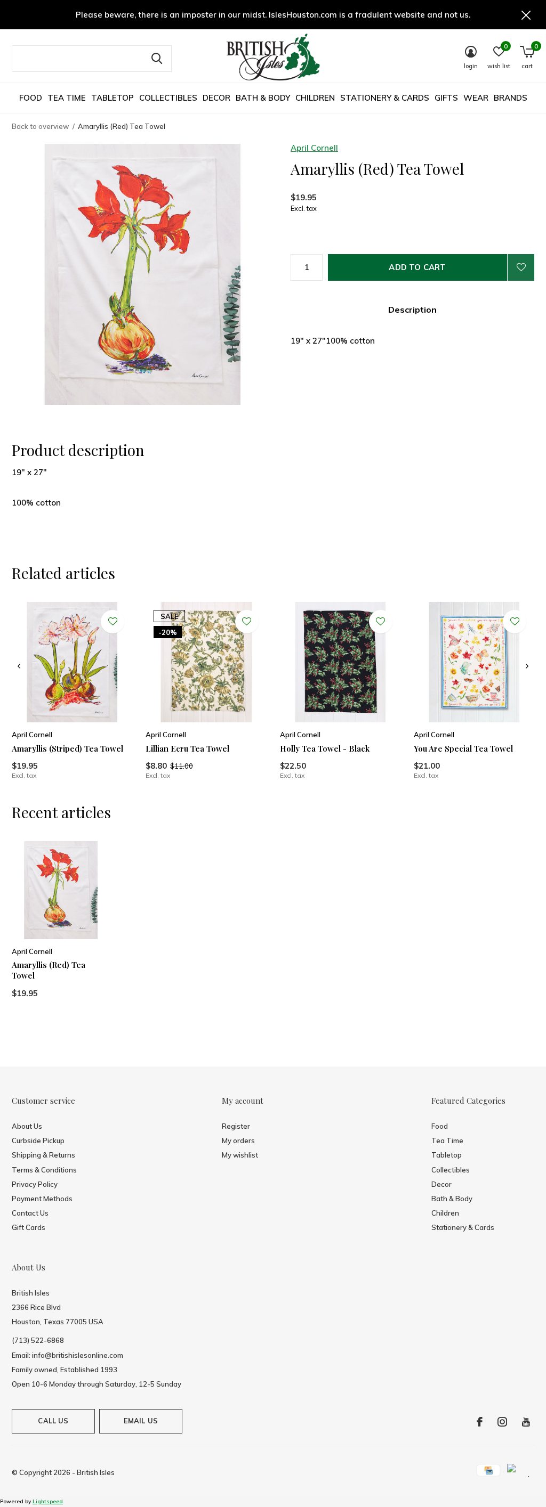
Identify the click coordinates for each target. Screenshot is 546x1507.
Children (315, 98)
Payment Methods (42, 1198)
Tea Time (66, 98)
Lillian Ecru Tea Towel (187, 748)
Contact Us (30, 1213)
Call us (53, 1420)
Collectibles (168, 98)
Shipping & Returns (43, 1155)
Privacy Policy (35, 1184)
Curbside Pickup (38, 1140)
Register (236, 1126)
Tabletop (112, 98)
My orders (238, 1140)
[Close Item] (526, 14)
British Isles (96, 1472)
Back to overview (40, 126)
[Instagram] (502, 1421)
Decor (216, 98)
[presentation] (19, 666)
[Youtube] (526, 1421)
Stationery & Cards (384, 98)
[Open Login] (521, 267)
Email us (141, 1420)
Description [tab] (412, 309)
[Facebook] (480, 1421)
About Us (27, 1126)
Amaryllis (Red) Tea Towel (48, 970)
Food (30, 98)
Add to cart (417, 267)
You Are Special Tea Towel (463, 748)
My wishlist (240, 1155)
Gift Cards (28, 1227)
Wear (475, 98)
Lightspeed (48, 1501)
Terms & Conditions (44, 1170)
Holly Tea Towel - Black (325, 748)
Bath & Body (263, 98)
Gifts (446, 98)
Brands (510, 98)
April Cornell (314, 148)
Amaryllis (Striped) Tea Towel (67, 748)
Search (157, 58)
